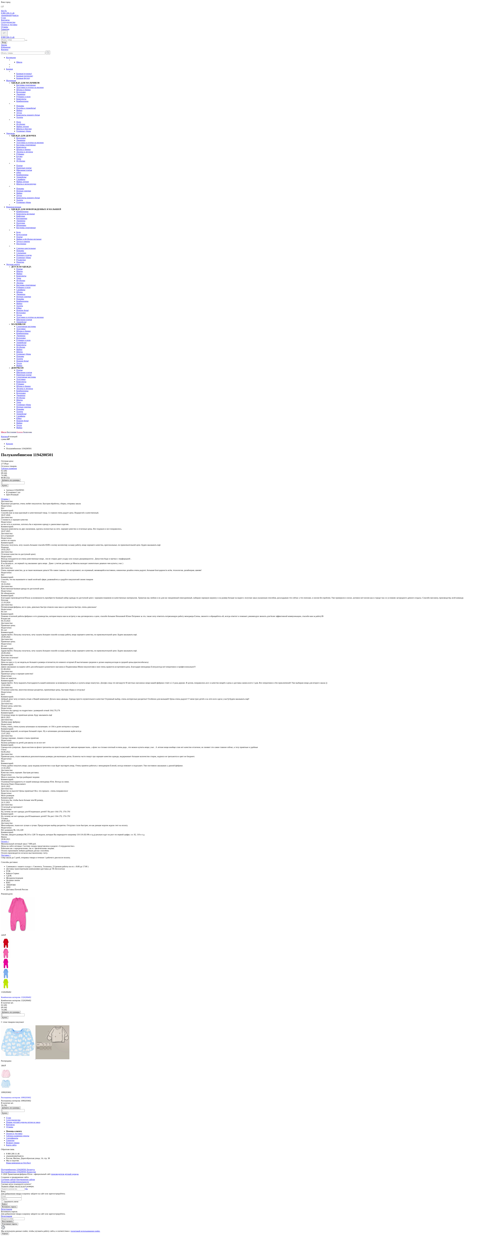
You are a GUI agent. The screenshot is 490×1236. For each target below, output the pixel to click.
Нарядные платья (23, 168)
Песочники (21, 244)
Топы (18, 159)
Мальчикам (11, 80)
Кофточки (20, 216)
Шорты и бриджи (24, 129)
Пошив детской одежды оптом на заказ (23, 1122)
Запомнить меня (11, 1201)
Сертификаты (12, 1138)
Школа (19, 62)
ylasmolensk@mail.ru (10, 15)
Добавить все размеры (11, 480)
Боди (18, 232)
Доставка (6, 855)
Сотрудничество (8, 22)
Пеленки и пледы (24, 255)
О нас (3, 18)
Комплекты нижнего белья (28, 115)
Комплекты (21, 99)
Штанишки (21, 225)
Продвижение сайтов (25, 1179)
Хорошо (5, 1234)
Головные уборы (23, 131)
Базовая (9, 69)
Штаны (19, 292)
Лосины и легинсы (24, 152)
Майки (19, 110)
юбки (18, 172)
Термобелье (21, 177)
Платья (19, 165)
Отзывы (4, 27)
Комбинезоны (22, 101)
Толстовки (21, 329)
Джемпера (20, 94)
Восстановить (7, 1221)
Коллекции (11, 57)
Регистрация (6, 1209)
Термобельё (21, 322)
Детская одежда (13, 264)
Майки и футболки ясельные (28, 239)
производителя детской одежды (65, 1174)
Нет (2, 11)
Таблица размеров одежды (17, 1136)
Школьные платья (24, 170)
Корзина (4, 436)
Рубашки (20, 154)
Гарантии (5, 29)
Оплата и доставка (9, 24)
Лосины (19, 283)
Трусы (19, 113)
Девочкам (10, 133)
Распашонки (21, 218)
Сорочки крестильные (26, 248)
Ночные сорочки (23, 191)
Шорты (19, 271)
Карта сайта (11, 1145)
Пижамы (20, 106)
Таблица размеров (9, 468)
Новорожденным (13, 207)
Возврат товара (12, 1143)
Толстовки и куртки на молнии (30, 87)
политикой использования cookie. (85, 1231)
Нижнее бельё (22, 310)
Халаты (19, 117)
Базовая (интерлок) (24, 76)
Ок (26, 1189)
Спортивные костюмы (26, 326)
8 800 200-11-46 (7, 13)
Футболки (20, 124)
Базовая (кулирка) (24, 74)
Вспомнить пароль (9, 1207)
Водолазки (21, 92)
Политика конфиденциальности (15, 1182)
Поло (18, 122)
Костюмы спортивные (26, 85)
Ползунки (20, 223)
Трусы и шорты (23, 241)
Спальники (21, 253)
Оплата (5, 841)
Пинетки (20, 262)
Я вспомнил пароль (9, 1224)
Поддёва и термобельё (26, 108)
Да (5, 11)
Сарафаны (20, 179)
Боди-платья (21, 234)
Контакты (5, 20)
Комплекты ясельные (25, 214)
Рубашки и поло (23, 97)
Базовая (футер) (23, 78)
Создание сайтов (8, 1179)
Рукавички (21, 260)
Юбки (19, 308)
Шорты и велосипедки (26, 184)
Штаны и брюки (23, 90)
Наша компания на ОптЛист (18, 1163)
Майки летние (22, 126)
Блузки (19, 156)
